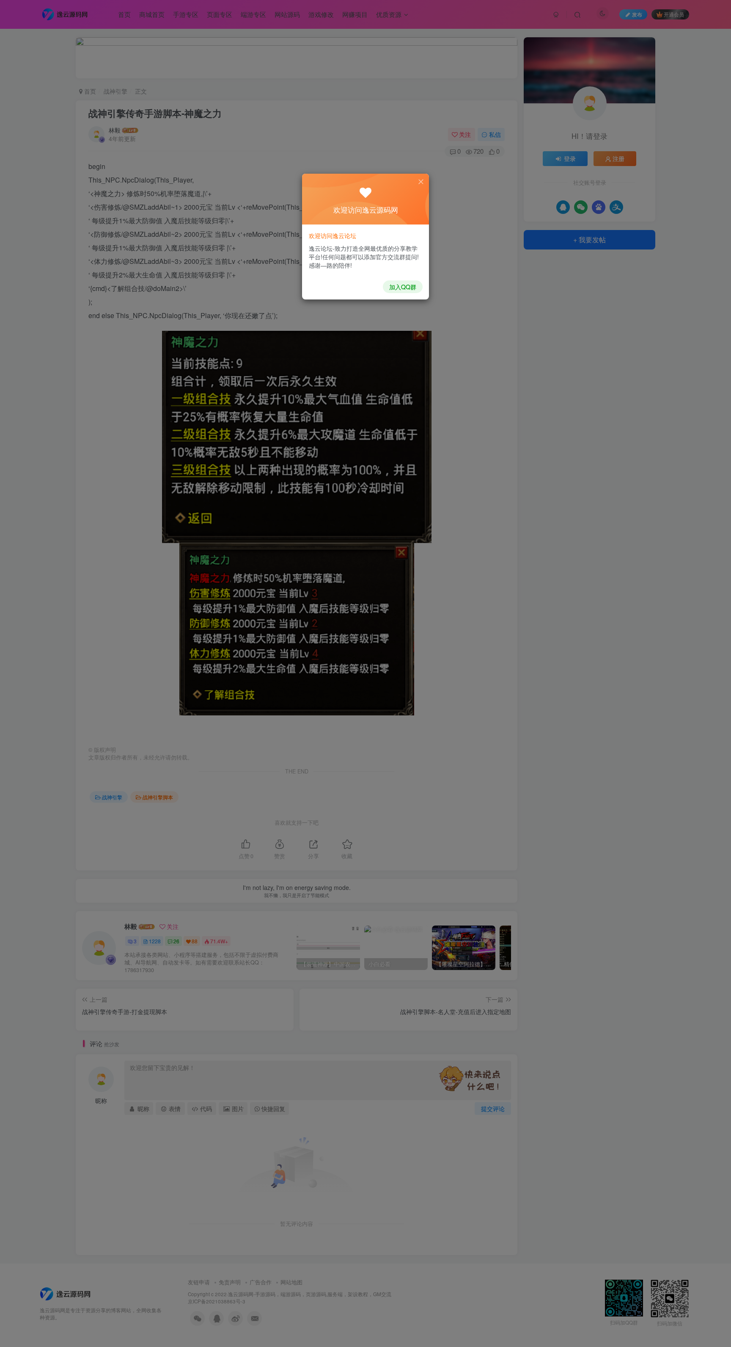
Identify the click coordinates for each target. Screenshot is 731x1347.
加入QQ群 (402, 287)
